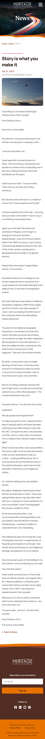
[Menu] (40, 4)
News (11, 43)
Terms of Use (30, 728)
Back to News (11, 632)
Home (4, 43)
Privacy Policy (15, 728)
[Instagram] (29, 707)
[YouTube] (25, 707)
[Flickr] (20, 707)
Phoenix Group (30, 735)
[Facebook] (15, 707)
